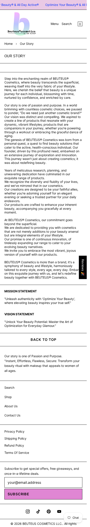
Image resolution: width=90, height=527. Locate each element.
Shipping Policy (15, 438)
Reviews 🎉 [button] (83, 267)
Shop (8, 397)
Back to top (43, 339)
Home (8, 43)
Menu (55, 24)
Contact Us (12, 415)
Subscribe (18, 494)
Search (67, 24)
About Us (10, 406)
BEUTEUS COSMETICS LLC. (42, 523)
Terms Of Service (16, 452)
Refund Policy (14, 445)
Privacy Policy (14, 431)
